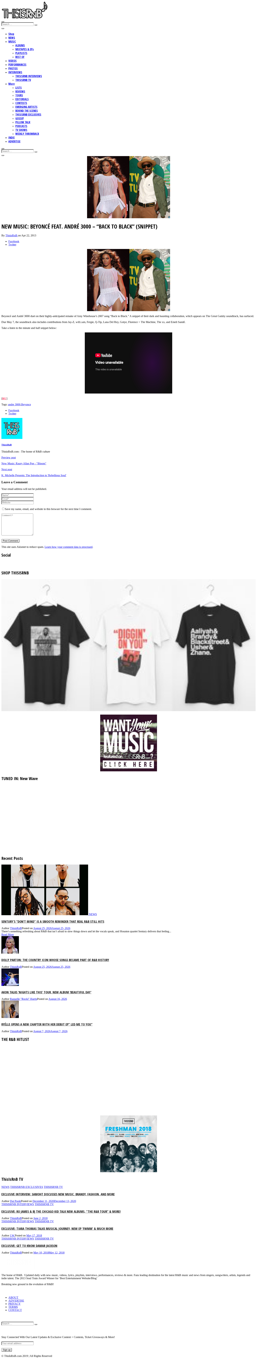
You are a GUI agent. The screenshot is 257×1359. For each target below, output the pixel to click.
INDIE (11, 137)
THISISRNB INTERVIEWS (28, 76)
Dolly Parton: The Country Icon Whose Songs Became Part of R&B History (55, 960)
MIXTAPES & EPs (24, 49)
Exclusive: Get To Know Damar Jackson (29, 1245)
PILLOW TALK (22, 122)
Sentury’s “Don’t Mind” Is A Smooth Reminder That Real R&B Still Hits (52, 921)
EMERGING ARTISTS (26, 107)
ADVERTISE (14, 141)
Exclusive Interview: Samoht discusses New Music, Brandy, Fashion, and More (58, 1194)
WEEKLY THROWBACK (27, 134)
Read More (7, 934)
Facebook (13, 241)
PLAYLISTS (21, 53)
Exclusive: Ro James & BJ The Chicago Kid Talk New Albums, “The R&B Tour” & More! (61, 1211)
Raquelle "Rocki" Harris (23, 998)
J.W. (12, 1235)
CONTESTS (21, 103)
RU (4, 398)
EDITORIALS (22, 99)
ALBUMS (20, 45)
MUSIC (12, 41)
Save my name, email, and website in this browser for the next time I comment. (48, 509)
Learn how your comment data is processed (68, 546)
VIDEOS (12, 61)
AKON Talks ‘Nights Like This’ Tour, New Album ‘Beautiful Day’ (46, 992)
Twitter (12, 244)
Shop (11, 34)
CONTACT (15, 1310)
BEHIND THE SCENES (26, 111)
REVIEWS (20, 91)
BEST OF (19, 57)
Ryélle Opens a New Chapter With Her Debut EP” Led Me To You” (46, 1024)
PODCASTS (21, 126)
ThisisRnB (11, 235)
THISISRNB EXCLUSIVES (28, 114)
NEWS (11, 38)
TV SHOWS (21, 130)
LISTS (18, 88)
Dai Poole (15, 1201)
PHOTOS (13, 68)
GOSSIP (19, 118)
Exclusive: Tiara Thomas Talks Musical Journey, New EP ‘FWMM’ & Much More (57, 1228)
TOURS (19, 95)
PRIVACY (14, 1303)
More (11, 84)
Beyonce (26, 404)
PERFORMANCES (17, 65)
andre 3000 (14, 404)
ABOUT (13, 1297)
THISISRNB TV (23, 80)
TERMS (13, 1306)
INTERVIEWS (15, 72)
